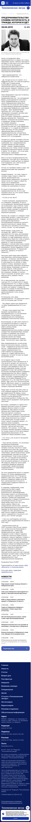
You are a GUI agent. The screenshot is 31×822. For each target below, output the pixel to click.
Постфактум (6, 679)
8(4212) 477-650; (6, 740)
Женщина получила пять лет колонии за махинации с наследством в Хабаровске (14, 625)
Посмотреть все (16, 649)
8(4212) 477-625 (6, 728)
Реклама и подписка (9, 709)
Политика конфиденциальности (11, 803)
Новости (4, 669)
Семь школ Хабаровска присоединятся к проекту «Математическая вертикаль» (14, 592)
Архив (4, 693)
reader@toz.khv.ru (7, 572)
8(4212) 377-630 (18, 740)
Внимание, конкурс (9, 686)
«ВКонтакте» (5, 567)
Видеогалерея (7, 705)
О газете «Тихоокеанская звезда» (12, 697)
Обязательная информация (12, 712)
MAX (26, 565)
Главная (4, 13)
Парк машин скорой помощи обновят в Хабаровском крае (14, 584)
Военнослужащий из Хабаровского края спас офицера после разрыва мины (14, 633)
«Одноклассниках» (17, 567)
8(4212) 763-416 (18, 734)
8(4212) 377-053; (6, 734)
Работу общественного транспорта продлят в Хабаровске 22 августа (13, 600)
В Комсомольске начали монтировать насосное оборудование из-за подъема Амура (14, 641)
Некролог (5, 683)
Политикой (23, 815)
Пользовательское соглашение (11, 801)
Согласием (17, 815)
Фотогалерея (6, 702)
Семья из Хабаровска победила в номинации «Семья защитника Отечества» (12, 608)
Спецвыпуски (7, 690)
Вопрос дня (6, 676)
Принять (15, 818)
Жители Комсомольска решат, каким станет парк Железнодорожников (13, 617)
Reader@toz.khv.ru (7, 746)
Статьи (11, 13)
